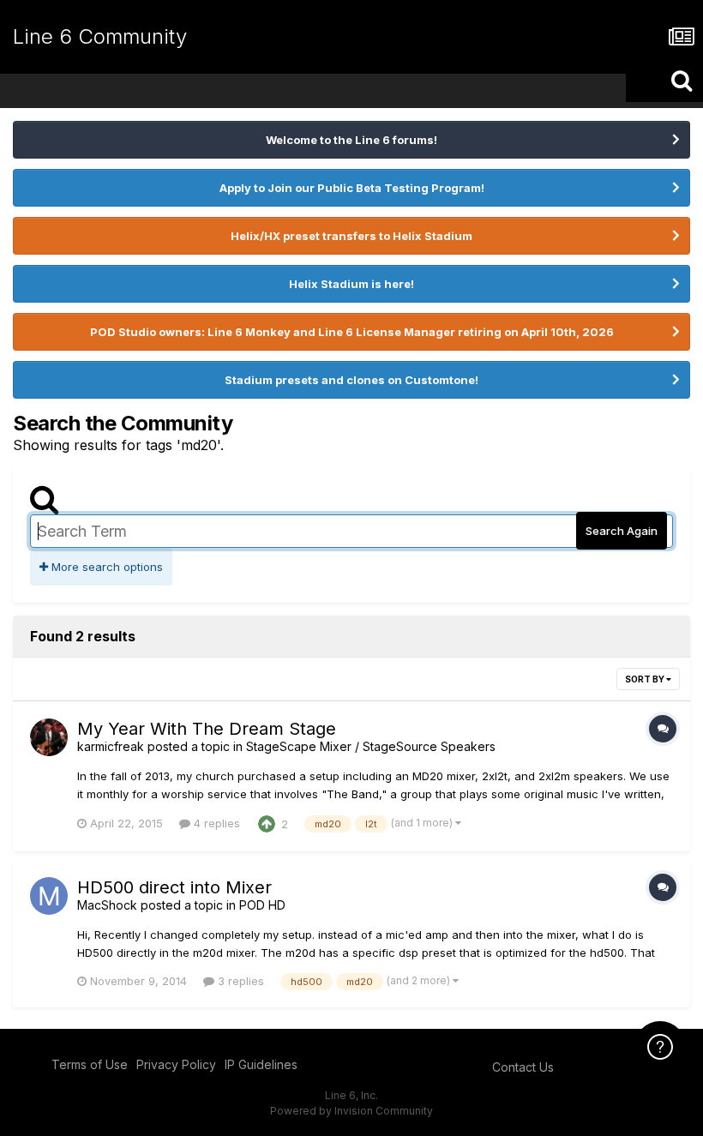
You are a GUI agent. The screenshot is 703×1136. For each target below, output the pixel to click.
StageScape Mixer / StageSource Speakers (371, 746)
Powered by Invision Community (351, 1110)
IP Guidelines (261, 1064)
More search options (105, 567)
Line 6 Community (100, 36)
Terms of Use (89, 1064)
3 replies (239, 981)
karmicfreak (110, 746)
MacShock (107, 905)
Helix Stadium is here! (351, 284)
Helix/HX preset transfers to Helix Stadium (351, 236)
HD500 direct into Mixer (174, 887)
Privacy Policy (176, 1064)
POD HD (262, 905)
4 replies (215, 823)
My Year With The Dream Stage (206, 728)
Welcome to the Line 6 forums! (351, 140)
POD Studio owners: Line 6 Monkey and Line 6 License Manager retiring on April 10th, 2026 (352, 332)
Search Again (622, 531)
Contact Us (523, 1067)
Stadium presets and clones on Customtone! (351, 380)
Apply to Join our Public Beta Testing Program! (351, 188)
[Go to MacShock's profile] (49, 896)
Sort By (645, 679)
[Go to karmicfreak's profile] (49, 737)
